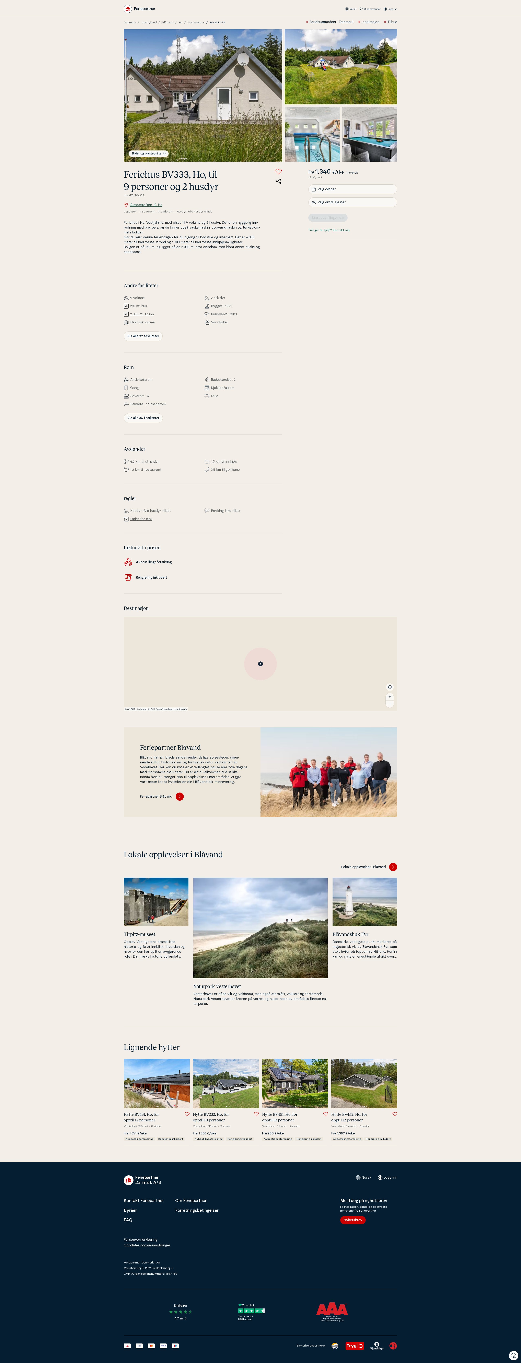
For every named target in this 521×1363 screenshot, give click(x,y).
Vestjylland (149, 22)
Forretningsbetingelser (197, 1211)
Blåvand (167, 22)
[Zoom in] (390, 696)
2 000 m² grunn (142, 314)
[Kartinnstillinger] (390, 687)
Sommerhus (196, 22)
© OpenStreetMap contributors (170, 709)
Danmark (130, 22)
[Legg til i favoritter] (278, 171)
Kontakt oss (341, 230)
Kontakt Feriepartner (144, 1201)
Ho (181, 22)
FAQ (128, 1220)
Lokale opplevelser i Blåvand (363, 867)
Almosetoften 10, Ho (146, 205)
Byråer (130, 1211)
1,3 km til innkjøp (224, 461)
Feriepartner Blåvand (156, 796)
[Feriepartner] (139, 9)
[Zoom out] (390, 704)
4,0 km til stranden (145, 461)
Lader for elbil (141, 519)
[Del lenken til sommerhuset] (278, 181)
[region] (260, 664)
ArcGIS (131, 709)
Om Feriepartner (191, 1201)
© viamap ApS (145, 709)
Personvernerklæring (140, 1239)
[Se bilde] (203, 95)
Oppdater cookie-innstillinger (147, 1245)
